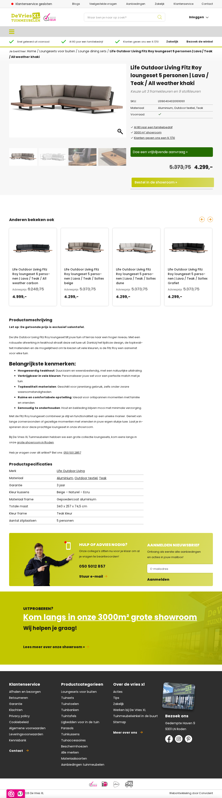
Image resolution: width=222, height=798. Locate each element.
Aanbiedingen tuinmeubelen (82, 764)
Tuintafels (68, 716)
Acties (117, 692)
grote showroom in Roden (35, 442)
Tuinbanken (70, 710)
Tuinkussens (70, 734)
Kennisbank (17, 740)
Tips (116, 698)
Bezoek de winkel (199, 41)
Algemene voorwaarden (27, 728)
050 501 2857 (72, 453)
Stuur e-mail (91, 576)
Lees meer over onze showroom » (54, 646)
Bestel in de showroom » (156, 182)
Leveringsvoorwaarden (26, 734)
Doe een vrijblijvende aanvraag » (160, 151)
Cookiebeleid (19, 722)
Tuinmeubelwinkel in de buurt (135, 716)
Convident (206, 793)
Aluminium (65, 478)
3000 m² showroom (148, 132)
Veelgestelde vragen (103, 4)
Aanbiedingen (135, 4)
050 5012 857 (92, 566)
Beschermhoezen (74, 746)
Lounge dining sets (92, 51)
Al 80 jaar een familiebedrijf (153, 127)
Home (31, 51)
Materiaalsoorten (74, 758)
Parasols (67, 728)
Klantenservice (183, 4)
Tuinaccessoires (73, 740)
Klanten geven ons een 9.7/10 (154, 138)
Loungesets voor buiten (57, 51)
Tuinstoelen (70, 704)
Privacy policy (19, 716)
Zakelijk (160, 4)
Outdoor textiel (86, 478)
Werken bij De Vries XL (129, 710)
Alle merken (70, 752)
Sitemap (119, 722)
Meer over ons (125, 732)
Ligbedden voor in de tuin (80, 722)
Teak (102, 478)
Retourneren (18, 698)
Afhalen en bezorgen (25, 692)
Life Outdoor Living (71, 471)
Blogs (76, 4)
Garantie (15, 704)
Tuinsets (67, 698)
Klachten (16, 710)
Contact (207, 4)
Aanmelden (158, 579)
